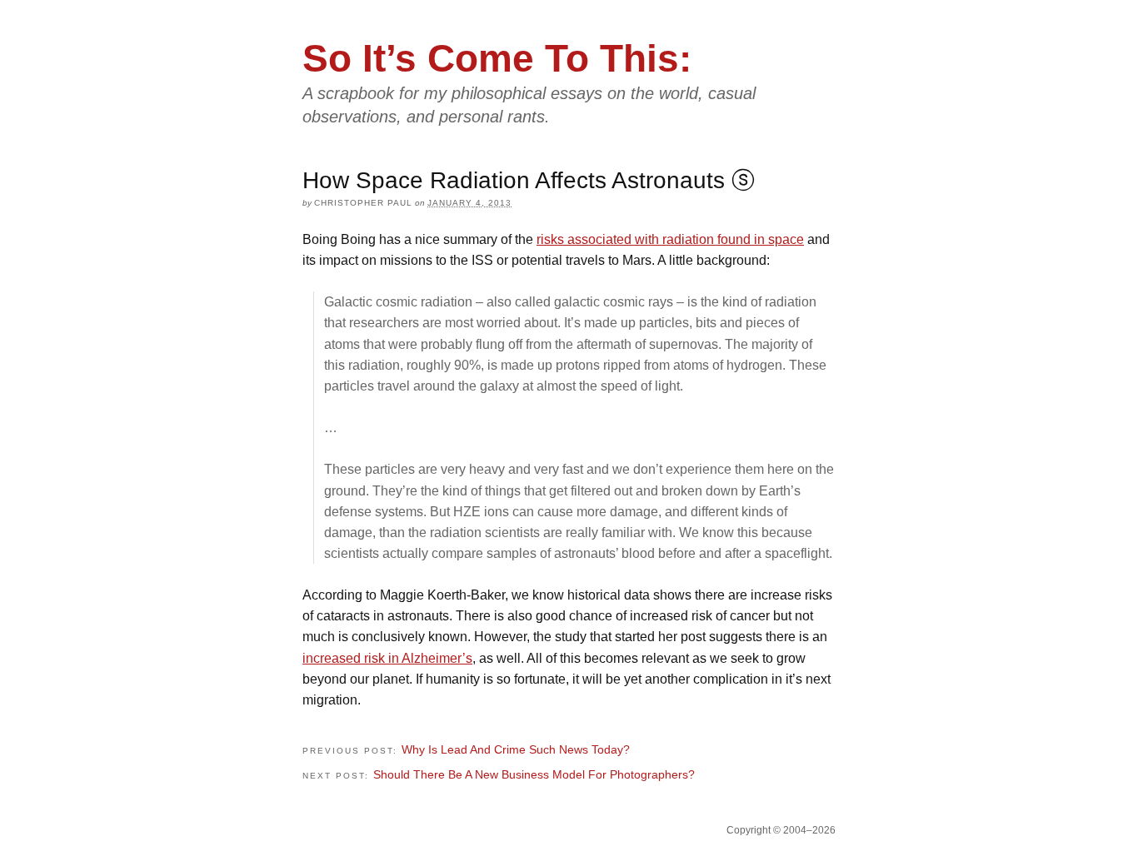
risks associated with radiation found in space (670, 239)
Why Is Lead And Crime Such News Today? (516, 749)
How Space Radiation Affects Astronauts (513, 180)
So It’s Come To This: (496, 58)
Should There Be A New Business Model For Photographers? (534, 774)
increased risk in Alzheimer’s (387, 658)
